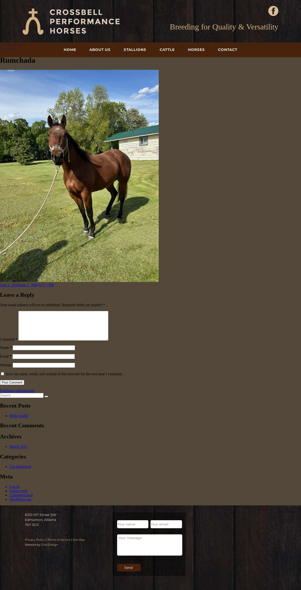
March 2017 (18, 447)
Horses (196, 49)
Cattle (167, 49)
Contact (227, 49)
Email (6, 356)
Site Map (79, 539)
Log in (14, 487)
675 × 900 (46, 285)
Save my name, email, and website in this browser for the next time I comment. (64, 374)
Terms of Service (58, 539)
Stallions (135, 49)
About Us (100, 49)
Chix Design (49, 544)
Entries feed (18, 491)
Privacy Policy (35, 539)
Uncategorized (20, 467)
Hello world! (18, 416)
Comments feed (21, 495)
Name (6, 348)
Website (6, 365)
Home (70, 49)
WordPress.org (20, 499)
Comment (8, 339)
